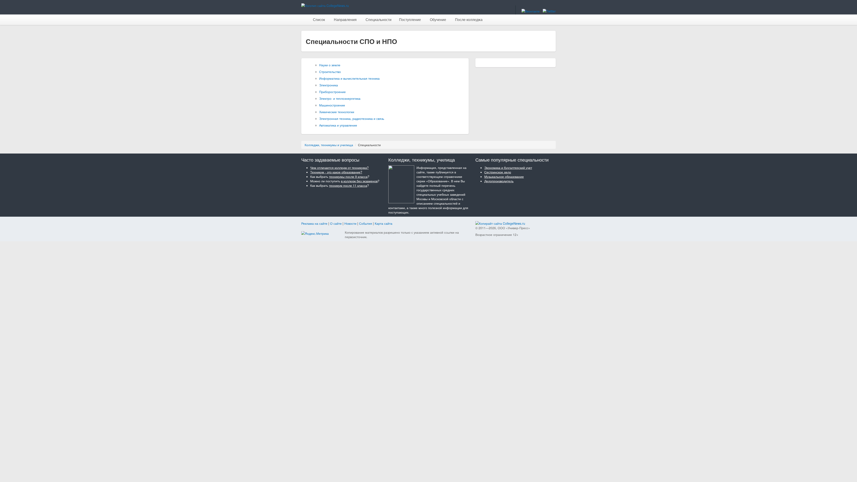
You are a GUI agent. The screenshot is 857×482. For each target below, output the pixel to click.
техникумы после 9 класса (348, 176)
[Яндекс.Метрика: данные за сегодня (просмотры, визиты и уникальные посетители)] (315, 233)
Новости (350, 223)
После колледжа (469, 20)
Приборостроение (332, 91)
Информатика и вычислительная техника (349, 78)
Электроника (328, 85)
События (365, 223)
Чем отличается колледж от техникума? (339, 167)
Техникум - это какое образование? (336, 172)
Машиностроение (332, 105)
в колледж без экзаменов (359, 181)
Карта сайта (383, 223)
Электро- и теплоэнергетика (339, 98)
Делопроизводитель (499, 181)
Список (319, 20)
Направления (345, 20)
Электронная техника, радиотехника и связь (351, 118)
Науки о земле (329, 65)
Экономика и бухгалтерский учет (508, 167)
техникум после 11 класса (348, 185)
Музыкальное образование (504, 176)
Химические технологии (336, 112)
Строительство (330, 71)
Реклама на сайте (314, 223)
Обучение (438, 20)
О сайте (336, 223)
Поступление (410, 20)
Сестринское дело (497, 172)
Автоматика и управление (338, 125)
